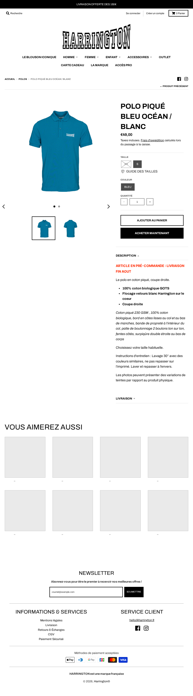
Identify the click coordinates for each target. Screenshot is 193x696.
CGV (51, 634)
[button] (139, 171)
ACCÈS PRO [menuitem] (123, 65)
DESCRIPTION (126, 255)
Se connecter (133, 13)
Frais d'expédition (152, 140)
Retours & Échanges (51, 630)
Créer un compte (155, 13)
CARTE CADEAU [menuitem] (72, 65)
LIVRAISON (124, 398)
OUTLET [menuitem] (165, 57)
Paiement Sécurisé (51, 639)
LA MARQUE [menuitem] (99, 65)
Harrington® (102, 681)
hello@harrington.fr (141, 620)
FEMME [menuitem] (90, 57)
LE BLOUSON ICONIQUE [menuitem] (39, 57)
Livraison (51, 625)
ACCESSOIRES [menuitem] (138, 57)
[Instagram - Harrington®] (186, 79)
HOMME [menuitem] (69, 57)
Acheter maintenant (152, 233)
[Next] (108, 206)
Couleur (126, 180)
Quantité (127, 196)
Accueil (10, 79)
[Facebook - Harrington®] (179, 79)
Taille (125, 157)
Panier (180, 13)
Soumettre (134, 592)
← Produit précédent (174, 86)
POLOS (23, 79)
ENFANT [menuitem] (111, 57)
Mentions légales (51, 620)
